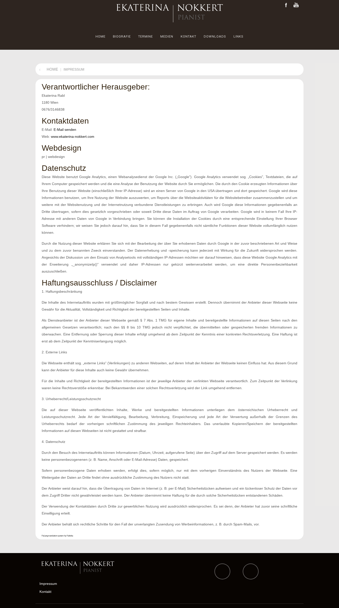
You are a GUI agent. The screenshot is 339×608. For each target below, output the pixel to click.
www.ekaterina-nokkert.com (72, 137)
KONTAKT (188, 36)
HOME (100, 36)
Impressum (48, 584)
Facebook (286, 5)
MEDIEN (166, 36)
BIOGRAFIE (122, 36)
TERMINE (145, 36)
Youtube (296, 5)
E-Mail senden (65, 130)
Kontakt (45, 592)
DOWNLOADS (215, 36)
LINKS (238, 36)
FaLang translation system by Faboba (57, 536)
